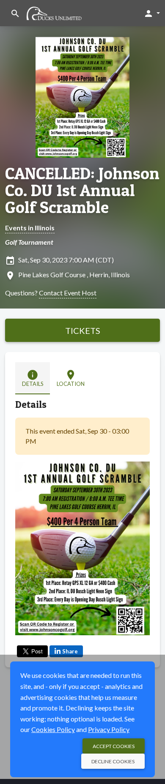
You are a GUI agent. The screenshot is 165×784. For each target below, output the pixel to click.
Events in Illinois (30, 228)
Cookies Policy (53, 729)
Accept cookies (114, 746)
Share (70, 651)
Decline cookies (113, 761)
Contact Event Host (67, 293)
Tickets (82, 330)
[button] (151, 13)
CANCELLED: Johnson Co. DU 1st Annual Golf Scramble (82, 190)
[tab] (32, 378)
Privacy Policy (108, 729)
